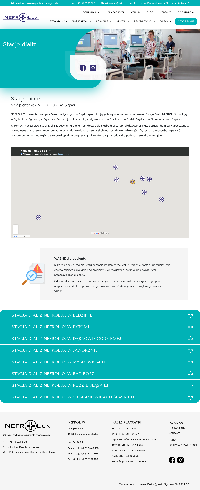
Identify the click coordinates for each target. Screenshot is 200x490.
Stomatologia (59, 21)
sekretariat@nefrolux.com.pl (120, 3)
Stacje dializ (186, 21)
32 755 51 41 (136, 455)
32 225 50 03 (138, 450)
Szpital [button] (120, 21)
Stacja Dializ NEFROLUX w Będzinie (52, 315)
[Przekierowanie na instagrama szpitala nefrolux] (93, 68)
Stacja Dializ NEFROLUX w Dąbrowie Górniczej (66, 338)
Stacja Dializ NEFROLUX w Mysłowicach (58, 362)
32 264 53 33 (149, 439)
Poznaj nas (176, 422)
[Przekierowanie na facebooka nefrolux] (83, 68)
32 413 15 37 (132, 433)
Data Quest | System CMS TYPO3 (168, 484)
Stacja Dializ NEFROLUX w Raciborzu (54, 373)
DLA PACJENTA (116, 12)
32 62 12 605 (91, 453)
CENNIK (135, 12)
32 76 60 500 (92, 448)
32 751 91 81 (137, 444)
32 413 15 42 (133, 428)
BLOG (150, 12)
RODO (172, 439)
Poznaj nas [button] (88, 12)
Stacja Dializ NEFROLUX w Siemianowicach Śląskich (73, 397)
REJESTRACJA (186, 12)
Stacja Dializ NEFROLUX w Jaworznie (55, 350)
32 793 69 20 (140, 461)
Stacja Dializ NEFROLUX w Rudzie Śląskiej (60, 385)
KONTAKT (165, 12)
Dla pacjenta (177, 427)
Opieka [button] (164, 21)
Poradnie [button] (102, 21)
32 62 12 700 (91, 459)
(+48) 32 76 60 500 (85, 3)
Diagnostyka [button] (80, 21)
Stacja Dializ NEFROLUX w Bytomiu (52, 327)
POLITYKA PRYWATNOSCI (183, 444)
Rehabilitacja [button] (142, 21)
